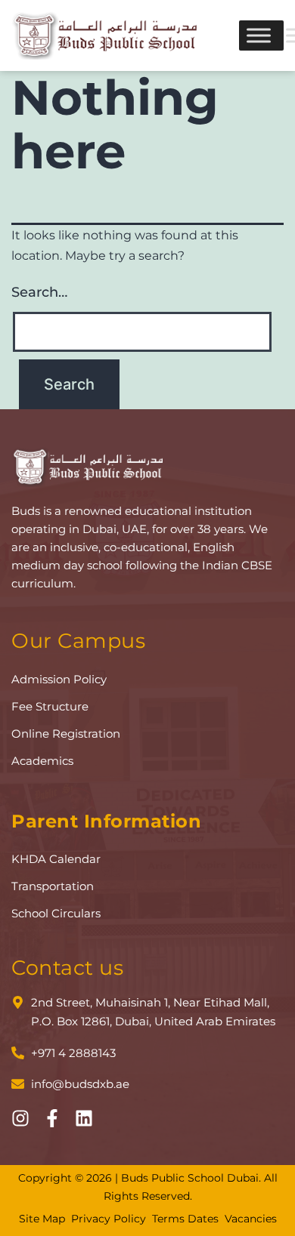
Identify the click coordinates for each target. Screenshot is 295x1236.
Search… (39, 292)
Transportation (52, 886)
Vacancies (251, 1218)
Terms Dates (185, 1218)
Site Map (42, 1218)
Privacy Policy (108, 1218)
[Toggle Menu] (259, 35)
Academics (42, 761)
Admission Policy (59, 679)
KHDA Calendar (56, 859)
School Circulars (56, 913)
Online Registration (65, 733)
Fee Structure (49, 706)
